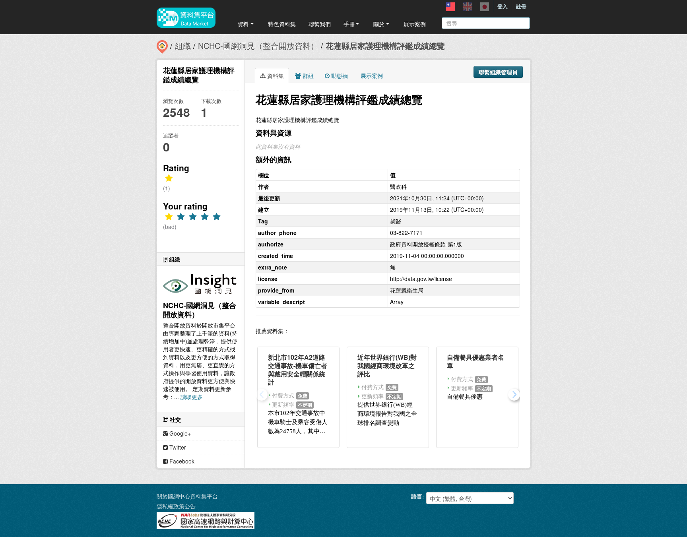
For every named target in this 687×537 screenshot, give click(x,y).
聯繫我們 (320, 24)
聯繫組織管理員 (498, 72)
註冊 (521, 6)
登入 (502, 6)
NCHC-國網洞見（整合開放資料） (258, 45)
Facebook (181, 461)
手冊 (349, 24)
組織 (183, 45)
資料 (243, 24)
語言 (416, 496)
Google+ (179, 433)
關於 (378, 24)
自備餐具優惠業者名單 (475, 361)
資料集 (275, 75)
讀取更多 (191, 397)
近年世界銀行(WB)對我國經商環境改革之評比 (387, 365)
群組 (307, 75)
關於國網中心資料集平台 (187, 496)
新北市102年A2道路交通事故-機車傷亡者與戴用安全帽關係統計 (297, 369)
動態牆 (339, 75)
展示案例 (415, 24)
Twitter (177, 447)
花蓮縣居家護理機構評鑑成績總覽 (385, 45)
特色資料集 (282, 24)
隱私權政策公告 (176, 506)
